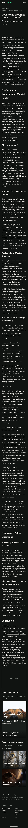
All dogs (4, 817)
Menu (24, 2)
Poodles (4, 810)
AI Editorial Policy (14, 826)
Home (3, 8)
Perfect (7, 2)
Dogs (7, 8)
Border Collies (5, 815)
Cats (16, 817)
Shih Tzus (17, 812)
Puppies (4, 812)
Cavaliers (17, 808)
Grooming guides (6, 808)
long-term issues (9, 647)
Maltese (17, 815)
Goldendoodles (19, 810)
